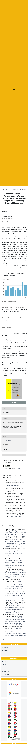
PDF (14, 402)
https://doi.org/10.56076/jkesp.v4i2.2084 (14, 205)
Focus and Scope (6, 671)
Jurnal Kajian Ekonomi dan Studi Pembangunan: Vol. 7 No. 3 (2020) (15, 576)
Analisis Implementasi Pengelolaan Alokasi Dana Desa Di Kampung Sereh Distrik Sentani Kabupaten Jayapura (15, 583)
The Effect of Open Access (15, 516)
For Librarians (5, 654)
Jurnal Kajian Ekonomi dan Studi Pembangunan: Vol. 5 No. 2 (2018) (15, 588)
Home (3, 189)
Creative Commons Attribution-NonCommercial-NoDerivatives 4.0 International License (12, 470)
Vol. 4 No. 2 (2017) (16, 189)
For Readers (5, 647)
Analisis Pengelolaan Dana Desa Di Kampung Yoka (14, 551)
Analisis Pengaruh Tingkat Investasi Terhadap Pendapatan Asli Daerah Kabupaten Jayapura (14, 562)
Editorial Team (5, 661)
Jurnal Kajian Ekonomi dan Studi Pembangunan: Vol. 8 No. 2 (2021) (15, 599)
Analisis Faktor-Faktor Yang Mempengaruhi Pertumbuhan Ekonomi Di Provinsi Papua (15, 572)
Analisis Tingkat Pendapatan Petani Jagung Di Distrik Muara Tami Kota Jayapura (15, 532)
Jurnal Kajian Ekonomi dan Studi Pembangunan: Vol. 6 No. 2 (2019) (15, 553)
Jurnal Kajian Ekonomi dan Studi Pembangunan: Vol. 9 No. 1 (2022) (15, 535)
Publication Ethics (6, 675)
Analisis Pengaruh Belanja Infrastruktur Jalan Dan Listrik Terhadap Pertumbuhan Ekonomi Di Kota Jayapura (15, 541)
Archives (8, 189)
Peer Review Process (7, 668)
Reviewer (4, 664)
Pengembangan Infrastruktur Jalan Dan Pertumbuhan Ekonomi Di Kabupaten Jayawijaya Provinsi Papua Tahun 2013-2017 (14, 630)
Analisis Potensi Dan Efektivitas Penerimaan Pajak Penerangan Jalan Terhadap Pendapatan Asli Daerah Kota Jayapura (15, 596)
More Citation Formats (9, 430)
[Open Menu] (14, 89)
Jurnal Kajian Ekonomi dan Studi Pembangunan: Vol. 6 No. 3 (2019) (13, 545)
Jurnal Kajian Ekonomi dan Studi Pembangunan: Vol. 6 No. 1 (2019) (15, 565)
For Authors (5, 650)
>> (6, 640)
